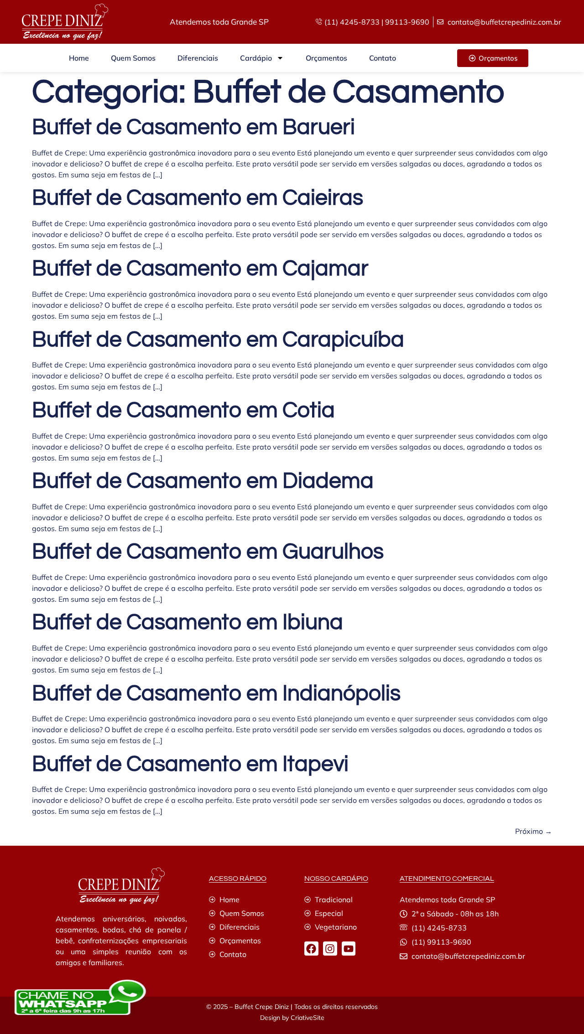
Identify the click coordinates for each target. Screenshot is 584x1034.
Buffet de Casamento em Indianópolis (216, 693)
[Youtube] (349, 948)
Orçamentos (326, 57)
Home (79, 57)
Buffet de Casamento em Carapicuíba (218, 340)
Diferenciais (197, 57)
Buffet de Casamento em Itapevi (190, 764)
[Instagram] (330, 948)
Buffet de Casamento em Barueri (193, 127)
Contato (382, 57)
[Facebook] (311, 948)
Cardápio (256, 57)
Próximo (533, 831)
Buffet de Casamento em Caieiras (197, 198)
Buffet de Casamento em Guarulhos (208, 552)
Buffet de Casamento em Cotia (183, 410)
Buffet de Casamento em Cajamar (200, 269)
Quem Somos (133, 57)
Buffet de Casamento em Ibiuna (187, 622)
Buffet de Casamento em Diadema (203, 481)
